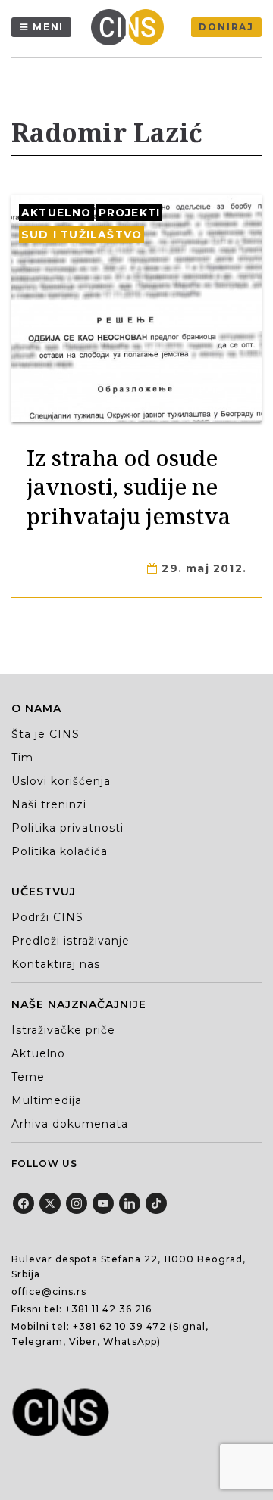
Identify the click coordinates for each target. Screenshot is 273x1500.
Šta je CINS (45, 734)
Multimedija (46, 1100)
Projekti (130, 213)
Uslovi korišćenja (61, 781)
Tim (22, 757)
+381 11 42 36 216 (108, 1309)
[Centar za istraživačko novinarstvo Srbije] (131, 27)
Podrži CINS (47, 917)
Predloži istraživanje (70, 941)
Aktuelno (56, 213)
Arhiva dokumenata (69, 1124)
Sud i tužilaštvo (81, 235)
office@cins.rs (48, 1291)
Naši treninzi (48, 804)
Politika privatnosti (67, 828)
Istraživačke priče (63, 1030)
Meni (48, 27)
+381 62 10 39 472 (119, 1326)
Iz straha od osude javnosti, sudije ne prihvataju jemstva (129, 487)
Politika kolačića (59, 851)
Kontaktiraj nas (55, 964)
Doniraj (226, 27)
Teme (28, 1077)
